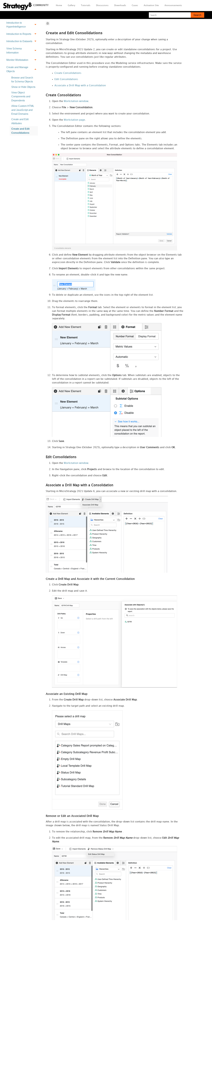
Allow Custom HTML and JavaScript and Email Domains (22, 110)
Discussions (102, 5)
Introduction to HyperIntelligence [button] (16, 24)
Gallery (71, 5)
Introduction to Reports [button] (18, 34)
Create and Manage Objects (17, 69)
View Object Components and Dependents (20, 96)
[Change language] (48, 23)
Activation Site (151, 5)
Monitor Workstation (17, 60)
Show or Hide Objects (23, 87)
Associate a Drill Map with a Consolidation (80, 85)
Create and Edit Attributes (20, 121)
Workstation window (76, 101)
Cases (135, 5)
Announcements (173, 5)
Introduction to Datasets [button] (19, 41)
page (74, 120)
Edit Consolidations (66, 79)
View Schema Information (14, 50)
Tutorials (85, 5)
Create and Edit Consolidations (20, 130)
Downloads (120, 5)
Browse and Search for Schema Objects (22, 79)
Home (59, 5)
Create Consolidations (67, 73)
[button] (197, 15)
